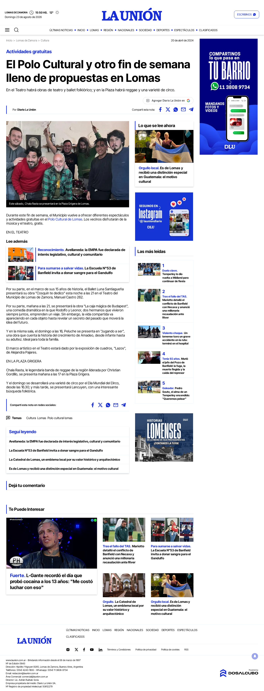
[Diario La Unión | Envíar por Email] (183, 109)
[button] (246, 14)
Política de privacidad (145, 649)
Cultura (31, 418)
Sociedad (145, 30)
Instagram (68, 649)
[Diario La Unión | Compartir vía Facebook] (160, 109)
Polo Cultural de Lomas (65, 219)
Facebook (84, 649)
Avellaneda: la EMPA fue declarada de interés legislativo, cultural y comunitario (64, 441)
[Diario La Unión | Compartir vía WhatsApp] (175, 109)
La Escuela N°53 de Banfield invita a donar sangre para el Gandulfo (56, 450)
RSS (186, 649)
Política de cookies (170, 649)
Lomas (94, 30)
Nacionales (126, 30)
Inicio (81, 30)
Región (108, 30)
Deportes (163, 30)
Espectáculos (184, 30)
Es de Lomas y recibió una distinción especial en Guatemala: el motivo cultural (63, 469)
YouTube (92, 649)
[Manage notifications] (255, 656)
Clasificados (208, 30)
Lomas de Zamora (26, 40)
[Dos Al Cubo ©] (239, 676)
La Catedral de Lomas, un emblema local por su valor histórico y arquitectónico (64, 459)
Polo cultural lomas (60, 418)
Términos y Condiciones (119, 649)
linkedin (100, 649)
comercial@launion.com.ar (35, 676)
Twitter (76, 649)
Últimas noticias (61, 30)
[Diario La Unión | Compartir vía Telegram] (191, 109)
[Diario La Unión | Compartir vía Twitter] (168, 109)
